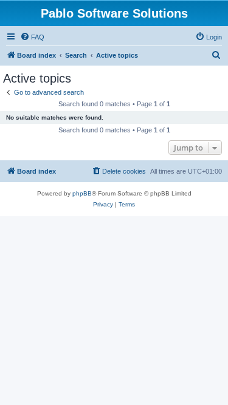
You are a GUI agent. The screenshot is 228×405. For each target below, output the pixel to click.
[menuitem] (32, 37)
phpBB (82, 193)
